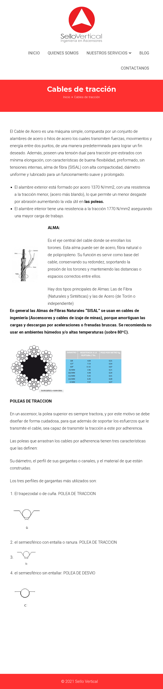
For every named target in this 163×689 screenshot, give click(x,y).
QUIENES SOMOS (63, 53)
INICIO (34, 53)
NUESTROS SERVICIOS (106, 53)
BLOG (144, 53)
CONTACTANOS (135, 68)
